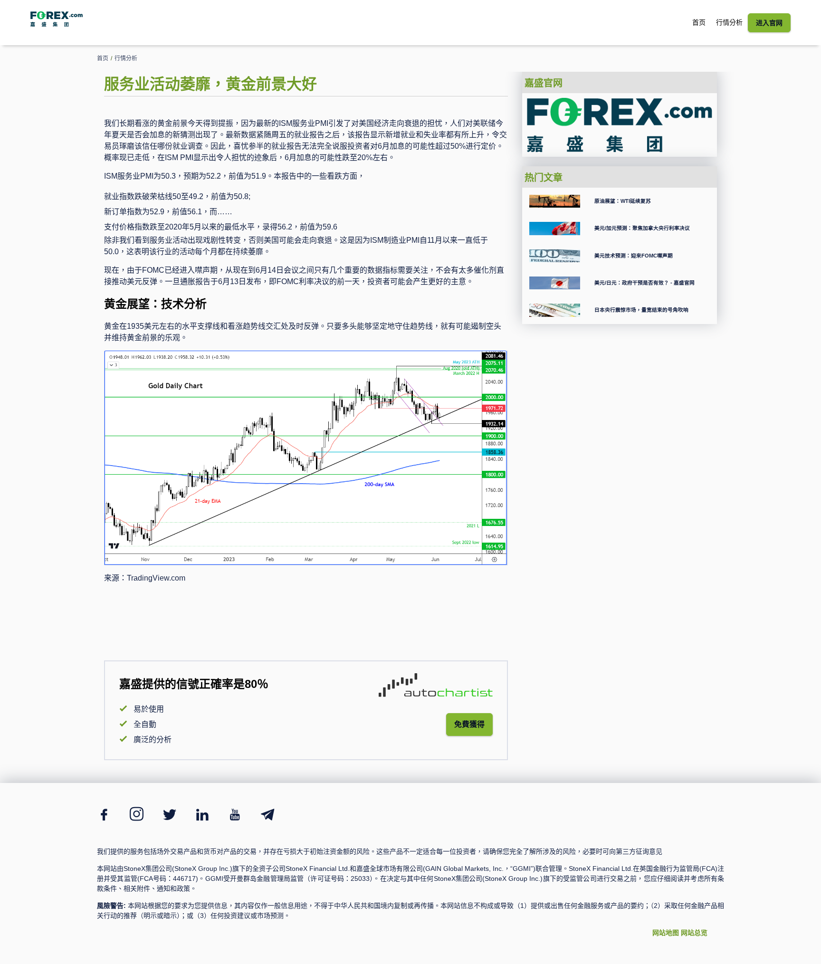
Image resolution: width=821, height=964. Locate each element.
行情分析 (729, 22)
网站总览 (694, 932)
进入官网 (769, 23)
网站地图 (665, 932)
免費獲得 (469, 724)
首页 (699, 22)
